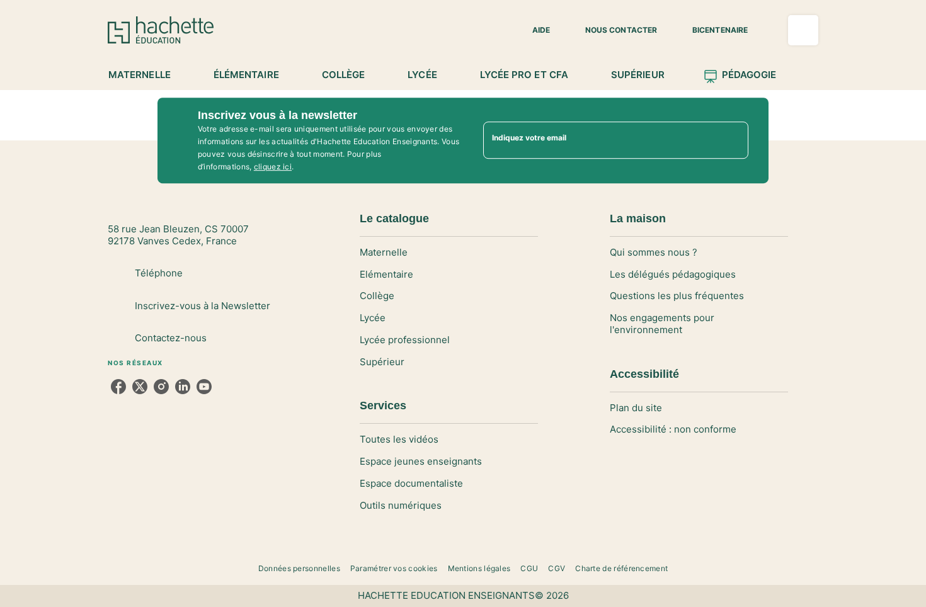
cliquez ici (273, 166)
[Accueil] (161, 30)
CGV (556, 568)
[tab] (146, 75)
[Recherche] (803, 30)
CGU (529, 568)
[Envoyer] (733, 140)
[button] (533, 30)
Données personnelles (299, 568)
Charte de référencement (621, 568)
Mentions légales (479, 568)
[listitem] (118, 386)
